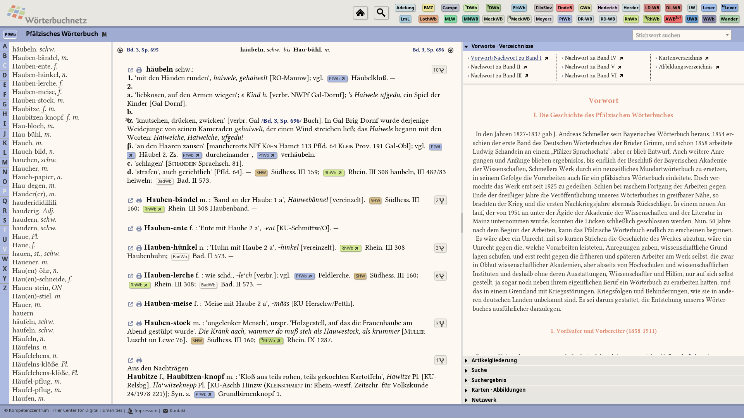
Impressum (145, 411)
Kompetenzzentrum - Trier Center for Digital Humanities (65, 411)
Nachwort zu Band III (496, 75)
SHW (261, 173)
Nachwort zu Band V (590, 66)
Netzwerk (484, 400)
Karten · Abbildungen (499, 390)
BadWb (164, 181)
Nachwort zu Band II (495, 66)
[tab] (603, 46)
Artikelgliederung (494, 360)
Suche (479, 370)
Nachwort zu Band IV (591, 58)
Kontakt (177, 411)
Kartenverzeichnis (680, 58)
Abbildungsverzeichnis (686, 66)
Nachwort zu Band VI (591, 75)
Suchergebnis (489, 380)
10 (436, 70)
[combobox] (682, 34)
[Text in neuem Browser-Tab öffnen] (546, 58)
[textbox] (682, 35)
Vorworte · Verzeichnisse (503, 46)
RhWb (330, 173)
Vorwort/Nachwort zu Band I (506, 58)
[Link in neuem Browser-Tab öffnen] (343, 79)
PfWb (334, 79)
